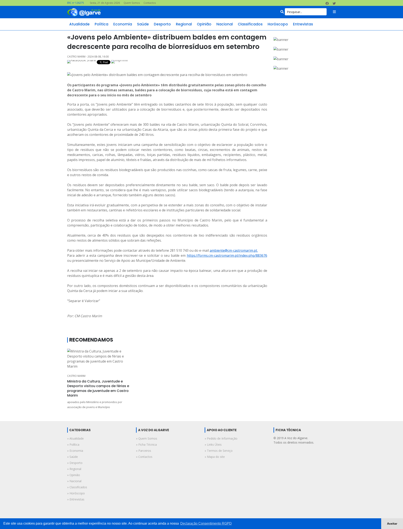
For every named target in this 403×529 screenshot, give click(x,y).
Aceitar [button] (392, 523)
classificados (250, 24)
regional (184, 24)
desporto (162, 24)
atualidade (79, 24)
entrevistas (303, 24)
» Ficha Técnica (146, 445)
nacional (224, 24)
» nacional (74, 481)
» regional (74, 469)
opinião (204, 24)
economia (122, 24)
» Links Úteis (213, 445)
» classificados (77, 487)
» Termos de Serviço (219, 451)
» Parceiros (143, 451)
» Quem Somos (146, 438)
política (101, 24)
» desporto (74, 463)
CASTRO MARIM (76, 376)
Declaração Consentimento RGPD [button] (206, 523)
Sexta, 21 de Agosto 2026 (105, 3)
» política (73, 445)
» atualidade (75, 438)
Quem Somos (132, 3)
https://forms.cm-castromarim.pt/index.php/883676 (227, 255)
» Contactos (144, 457)
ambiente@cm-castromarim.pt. (234, 250)
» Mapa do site (215, 457)
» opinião (73, 475)
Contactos (150, 3)
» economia (75, 451)
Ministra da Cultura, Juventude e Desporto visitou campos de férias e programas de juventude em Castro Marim (98, 388)
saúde (143, 24)
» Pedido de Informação (221, 438)
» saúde (72, 457)
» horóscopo (76, 493)
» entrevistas (75, 499)
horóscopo (278, 24)
